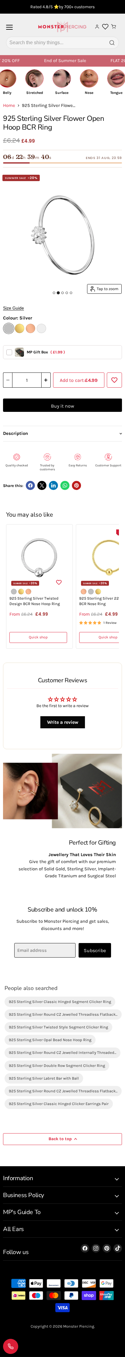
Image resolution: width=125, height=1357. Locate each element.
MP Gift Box (46, 352)
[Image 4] (67, 293)
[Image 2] (58, 292)
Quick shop (38, 637)
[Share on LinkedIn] (53, 485)
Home (9, 105)
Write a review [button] (62, 722)
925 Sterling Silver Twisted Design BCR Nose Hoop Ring (34, 601)
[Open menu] (9, 30)
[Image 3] (62, 293)
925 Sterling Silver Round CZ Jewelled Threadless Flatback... (63, 1014)
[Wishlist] (105, 26)
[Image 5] (71, 293)
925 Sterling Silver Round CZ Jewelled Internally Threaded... (62, 1052)
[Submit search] (111, 42)
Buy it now (62, 406)
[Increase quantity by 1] (46, 380)
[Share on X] (41, 485)
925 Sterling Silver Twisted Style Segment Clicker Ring (58, 1027)
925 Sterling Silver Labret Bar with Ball (44, 1078)
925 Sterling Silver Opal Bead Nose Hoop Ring (50, 1040)
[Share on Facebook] (30, 485)
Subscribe (95, 950)
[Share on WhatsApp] (64, 485)
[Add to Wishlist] (114, 380)
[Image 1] (54, 293)
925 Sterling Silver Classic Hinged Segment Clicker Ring (60, 1001)
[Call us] (10, 1346)
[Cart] (113, 26)
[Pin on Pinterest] (76, 485)
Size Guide (13, 308)
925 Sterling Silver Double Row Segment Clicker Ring (57, 1065)
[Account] (97, 26)
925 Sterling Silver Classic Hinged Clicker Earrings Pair (59, 1103)
